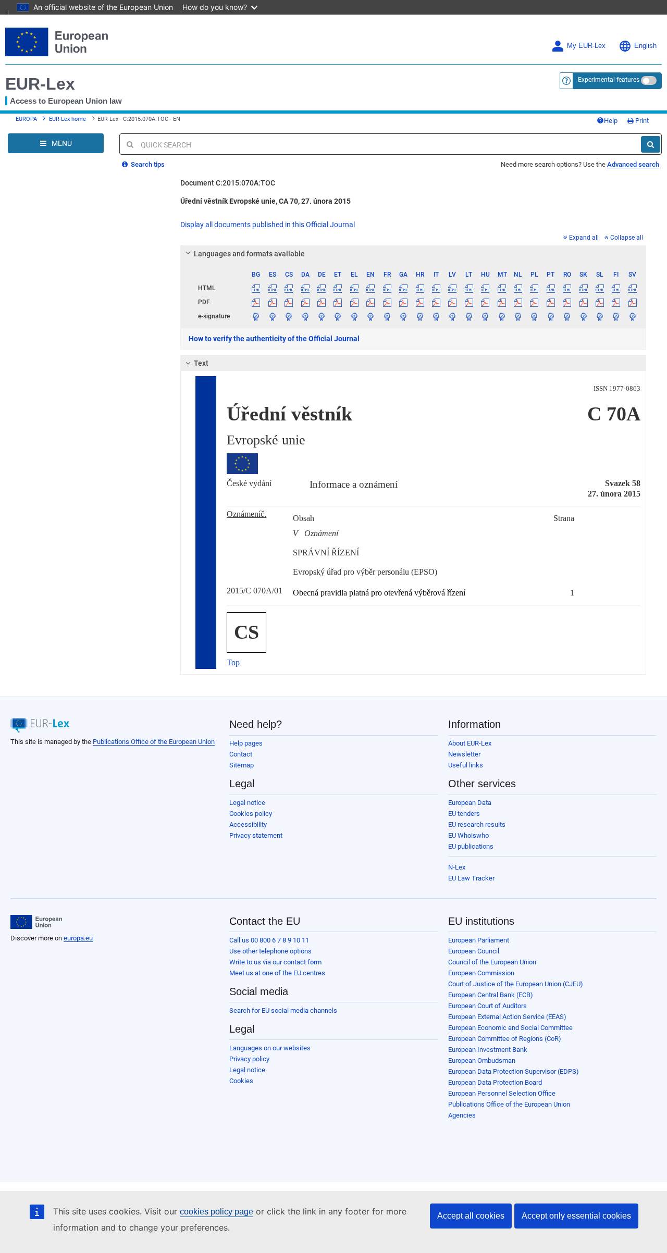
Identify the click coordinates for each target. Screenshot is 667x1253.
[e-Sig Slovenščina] (600, 316)
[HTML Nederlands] (518, 288)
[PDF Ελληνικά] (354, 302)
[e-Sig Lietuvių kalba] (469, 316)
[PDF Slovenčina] (583, 302)
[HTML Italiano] (436, 288)
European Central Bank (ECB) (490, 995)
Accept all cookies (470, 1215)
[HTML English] (370, 288)
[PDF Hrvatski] (419, 302)
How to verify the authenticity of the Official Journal (274, 338)
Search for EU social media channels (283, 1010)
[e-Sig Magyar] (485, 316)
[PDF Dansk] (305, 302)
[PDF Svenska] (632, 302)
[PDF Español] (272, 302)
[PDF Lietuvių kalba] (469, 302)
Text (201, 363)
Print (641, 121)
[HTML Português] (551, 288)
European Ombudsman (481, 1060)
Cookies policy (250, 813)
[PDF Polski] (534, 302)
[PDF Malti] (501, 302)
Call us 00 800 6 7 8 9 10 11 (269, 940)
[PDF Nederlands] (518, 302)
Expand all (584, 237)
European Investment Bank (487, 1049)
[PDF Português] (551, 302)
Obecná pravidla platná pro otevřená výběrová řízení (379, 592)
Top (233, 662)
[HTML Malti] (501, 288)
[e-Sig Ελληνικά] (354, 316)
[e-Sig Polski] (534, 316)
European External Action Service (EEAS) (507, 1017)
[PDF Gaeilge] (403, 302)
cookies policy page (216, 1211)
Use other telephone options (270, 951)
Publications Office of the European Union (154, 742)
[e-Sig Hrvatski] (419, 316)
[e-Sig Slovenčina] (583, 316)
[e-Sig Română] (567, 316)
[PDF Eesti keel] (337, 302)
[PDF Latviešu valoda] (452, 302)
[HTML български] (256, 288)
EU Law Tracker (471, 878)
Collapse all (626, 237)
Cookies (241, 1081)
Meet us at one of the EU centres (277, 973)
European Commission (481, 973)
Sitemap (241, 765)
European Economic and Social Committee (510, 1028)
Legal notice (247, 803)
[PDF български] (256, 302)
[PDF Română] (567, 302)
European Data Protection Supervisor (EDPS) (513, 1071)
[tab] (413, 254)
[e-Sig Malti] (501, 316)
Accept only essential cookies (576, 1215)
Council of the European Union (492, 962)
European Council (473, 951)
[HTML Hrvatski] (419, 288)
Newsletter (464, 754)
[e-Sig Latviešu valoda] (452, 316)
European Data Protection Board (495, 1082)
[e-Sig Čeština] (289, 316)
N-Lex (456, 867)
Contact (240, 754)
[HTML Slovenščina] (600, 288)
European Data (469, 803)
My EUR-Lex (586, 45)
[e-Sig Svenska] (632, 316)
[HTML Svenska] (632, 288)
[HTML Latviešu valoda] (452, 288)
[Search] (650, 144)
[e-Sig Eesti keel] (337, 316)
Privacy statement (255, 835)
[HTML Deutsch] (321, 288)
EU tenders (464, 813)
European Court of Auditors (487, 1006)
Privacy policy (249, 1059)
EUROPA (26, 119)
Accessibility (248, 824)
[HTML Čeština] (289, 288)
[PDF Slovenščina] (600, 302)
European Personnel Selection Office (501, 1093)
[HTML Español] (272, 288)
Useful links (465, 765)
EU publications (470, 846)
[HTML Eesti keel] (337, 288)
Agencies (462, 1115)
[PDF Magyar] (485, 302)
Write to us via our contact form (275, 962)
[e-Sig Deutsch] (321, 316)
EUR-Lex (40, 84)
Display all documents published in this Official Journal (267, 224)
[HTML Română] (567, 288)
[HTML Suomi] (616, 288)
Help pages (246, 743)
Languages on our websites (270, 1048)
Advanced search (633, 164)
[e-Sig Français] (387, 316)
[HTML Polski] (534, 288)
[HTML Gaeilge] (403, 288)
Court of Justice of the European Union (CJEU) (515, 984)
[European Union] (36, 922)
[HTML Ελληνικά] (354, 288)
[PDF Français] (387, 302)
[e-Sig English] (370, 316)
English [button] (645, 45)
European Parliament (478, 940)
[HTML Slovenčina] (583, 288)
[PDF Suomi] (616, 302)
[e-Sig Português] (551, 316)
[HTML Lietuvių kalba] (469, 288)
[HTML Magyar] (485, 288)
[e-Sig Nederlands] (518, 316)
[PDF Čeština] (289, 302)
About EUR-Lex (469, 743)
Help (610, 121)
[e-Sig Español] (272, 316)
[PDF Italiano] (436, 302)
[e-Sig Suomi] (616, 316)
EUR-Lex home (67, 119)
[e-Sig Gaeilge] (403, 316)
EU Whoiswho (468, 835)
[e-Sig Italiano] (436, 316)
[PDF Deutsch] (321, 302)
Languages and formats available (249, 254)
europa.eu (78, 938)
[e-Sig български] (256, 316)
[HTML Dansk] (305, 288)
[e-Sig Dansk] (305, 316)
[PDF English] (370, 302)
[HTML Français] (387, 288)
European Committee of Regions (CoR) (504, 1039)
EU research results (476, 824)
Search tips (147, 164)
